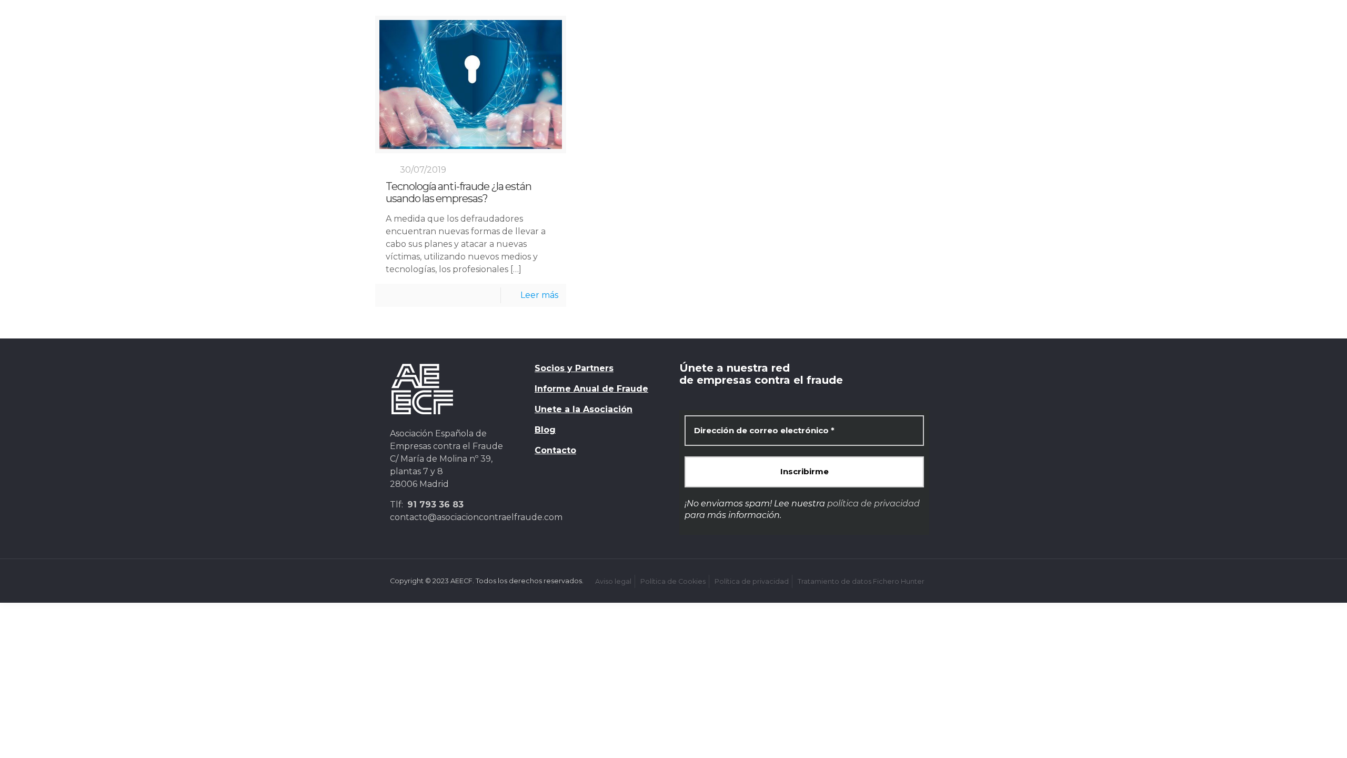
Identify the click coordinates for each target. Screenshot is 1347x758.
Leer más (539, 295)
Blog (545, 430)
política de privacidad (873, 503)
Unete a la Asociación (583, 409)
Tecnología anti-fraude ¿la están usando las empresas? (458, 193)
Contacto (555, 450)
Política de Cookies (673, 581)
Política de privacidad (752, 581)
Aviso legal (613, 581)
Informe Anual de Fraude (591, 389)
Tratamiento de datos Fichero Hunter (861, 581)
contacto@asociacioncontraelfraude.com (476, 517)
